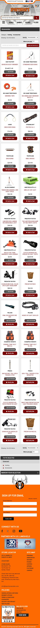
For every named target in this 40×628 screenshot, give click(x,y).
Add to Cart (10, 75)
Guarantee (5, 599)
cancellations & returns (10, 593)
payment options (7, 595)
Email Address (8, 501)
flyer (36, 22)
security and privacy (8, 601)
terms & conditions (8, 597)
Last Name (6, 512)
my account (32, 6)
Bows (27, 22)
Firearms (30, 555)
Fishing (29, 562)
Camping (29, 570)
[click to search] (36, 18)
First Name (6, 506)
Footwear (30, 568)
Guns (11, 22)
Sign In (26, 6)
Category (3, 34)
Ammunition (31, 557)
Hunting (7, 465)
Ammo (19, 22)
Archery (29, 559)
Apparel (29, 566)
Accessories (8, 468)
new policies (6, 603)
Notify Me (11, 324)
